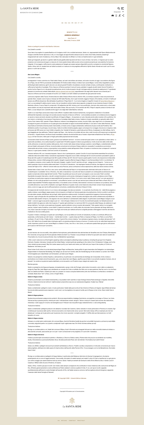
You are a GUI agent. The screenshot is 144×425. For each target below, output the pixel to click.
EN (66, 23)
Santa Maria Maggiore (107, 101)
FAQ (59, 420)
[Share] (123, 15)
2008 (40, 12)
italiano (117, 12)
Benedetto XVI (26, 12)
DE (62, 23)
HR (76, 23)
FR (72, 23)
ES (69, 23)
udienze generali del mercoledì (64, 91)
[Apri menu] (122, 8)
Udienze (35, 12)
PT (82, 23)
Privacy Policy (81, 420)
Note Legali (64, 420)
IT (78, 23)
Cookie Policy (72, 420)
